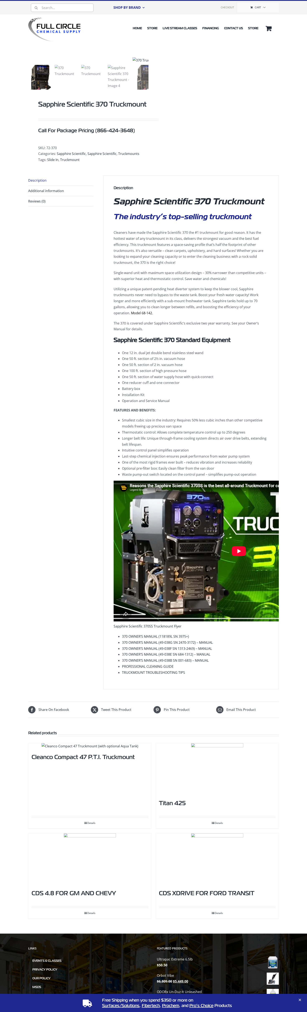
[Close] (300, 1000)
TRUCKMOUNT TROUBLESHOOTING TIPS (153, 672)
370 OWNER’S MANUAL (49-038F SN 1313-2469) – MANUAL (167, 648)
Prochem (170, 1005)
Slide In (52, 159)
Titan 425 (172, 803)
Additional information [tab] (46, 191)
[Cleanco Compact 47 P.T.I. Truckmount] (89, 746)
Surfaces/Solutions (121, 1005)
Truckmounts (128, 153)
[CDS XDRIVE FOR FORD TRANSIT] (217, 859)
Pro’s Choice (201, 1005)
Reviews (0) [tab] (37, 201)
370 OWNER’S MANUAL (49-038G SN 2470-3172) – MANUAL (167, 642)
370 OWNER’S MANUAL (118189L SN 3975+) (155, 636)
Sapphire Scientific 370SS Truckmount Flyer (147, 626)
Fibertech (151, 1005)
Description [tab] (37, 180)
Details (91, 823)
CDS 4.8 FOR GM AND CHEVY (74, 893)
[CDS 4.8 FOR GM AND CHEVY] (89, 859)
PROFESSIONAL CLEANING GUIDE (148, 666)
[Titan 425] (217, 769)
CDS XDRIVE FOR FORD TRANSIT (206, 893)
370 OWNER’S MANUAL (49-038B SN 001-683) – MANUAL (165, 660)
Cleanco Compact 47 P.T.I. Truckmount (83, 757)
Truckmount (70, 159)
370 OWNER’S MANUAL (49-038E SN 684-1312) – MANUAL (166, 654)
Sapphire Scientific (71, 153)
